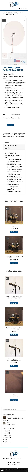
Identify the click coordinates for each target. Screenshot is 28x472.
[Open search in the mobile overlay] (14, 409)
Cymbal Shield (17, 133)
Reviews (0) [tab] (7, 148)
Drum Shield (6, 437)
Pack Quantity (7, 118)
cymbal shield (6, 136)
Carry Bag (5, 433)
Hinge (4, 439)
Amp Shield (5, 431)
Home (4, 12)
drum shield (20, 136)
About (18, 462)
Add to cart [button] (14, 232)
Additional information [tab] (10, 145)
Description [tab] (7, 142)
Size (4, 114)
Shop (14, 462)
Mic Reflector (9, 12)
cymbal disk (20, 135)
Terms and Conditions (14, 465)
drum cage (14, 136)
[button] (2, 8)
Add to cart (11, 125)
